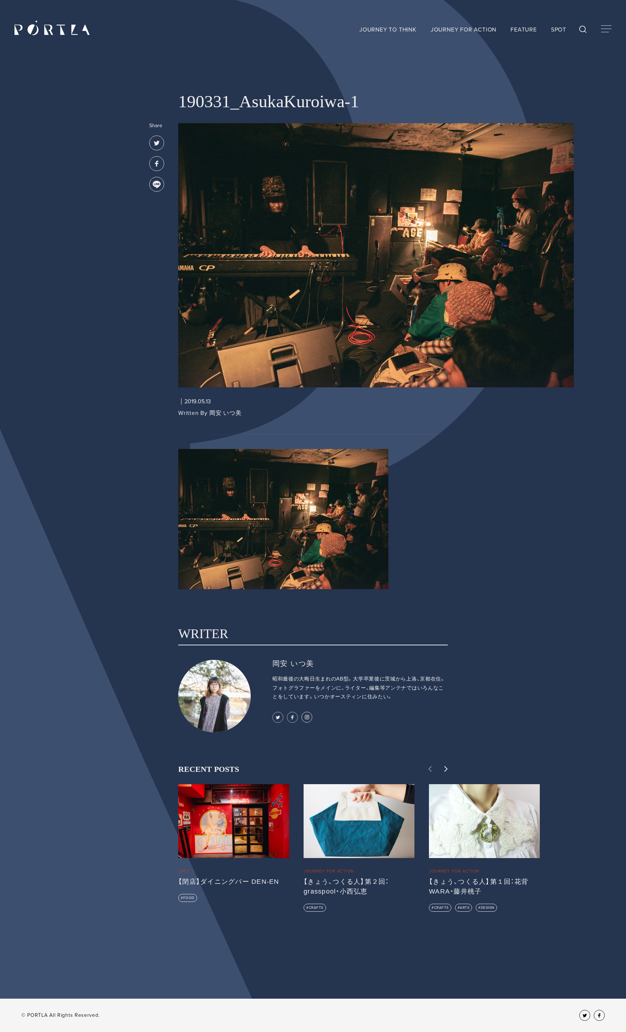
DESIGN (487, 908)
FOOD (189, 898)
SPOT (558, 29)
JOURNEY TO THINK (388, 29)
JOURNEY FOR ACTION (463, 29)
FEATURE (523, 29)
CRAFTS (316, 908)
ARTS (465, 908)
